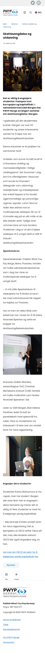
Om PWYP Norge (11, 637)
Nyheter (15, 24)
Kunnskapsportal (11, 629)
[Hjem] (10, 12)
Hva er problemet (12, 619)
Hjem (5, 24)
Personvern (8, 642)
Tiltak (5, 624)
